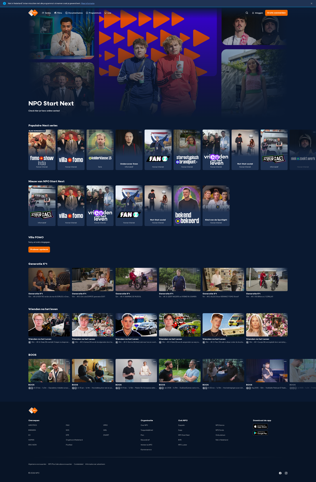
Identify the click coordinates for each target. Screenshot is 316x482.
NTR (67, 435)
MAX (67, 425)
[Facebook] (280, 473)
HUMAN (31, 440)
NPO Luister (182, 445)
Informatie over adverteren (95, 464)
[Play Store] (260, 433)
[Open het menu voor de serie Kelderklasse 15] (111, 132)
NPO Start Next (184, 435)
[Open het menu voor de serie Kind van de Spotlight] (227, 187)
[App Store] (260, 426)
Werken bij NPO (146, 445)
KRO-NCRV (32, 445)
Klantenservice (146, 450)
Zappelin (181, 425)
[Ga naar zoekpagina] (246, 13)
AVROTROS (32, 425)
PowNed (69, 445)
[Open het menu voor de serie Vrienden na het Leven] (227, 132)
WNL (105, 430)
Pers (142, 435)
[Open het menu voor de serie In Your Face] (285, 132)
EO (29, 435)
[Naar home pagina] (33, 13)
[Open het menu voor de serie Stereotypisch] (198, 132)
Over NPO (144, 425)
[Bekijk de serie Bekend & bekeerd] (187, 205)
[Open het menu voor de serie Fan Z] (169, 132)
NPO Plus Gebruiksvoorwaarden (60, 464)
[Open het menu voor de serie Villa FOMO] (82, 132)
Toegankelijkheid (147, 430)
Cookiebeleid (78, 464)
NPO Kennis (220, 425)
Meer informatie (87, 3)
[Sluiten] (311, 3)
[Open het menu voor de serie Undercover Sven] (140, 132)
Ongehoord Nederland (74, 440)
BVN (179, 440)
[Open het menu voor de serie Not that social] (256, 132)
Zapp (180, 430)
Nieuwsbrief (145, 440)
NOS (67, 430)
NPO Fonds (220, 430)
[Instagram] (286, 473)
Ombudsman (220, 435)
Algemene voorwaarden (37, 464)
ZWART (106, 435)
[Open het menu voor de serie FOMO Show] (53, 132)
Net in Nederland (222, 440)
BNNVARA (32, 430)
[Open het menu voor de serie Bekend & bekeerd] (198, 187)
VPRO (105, 425)
